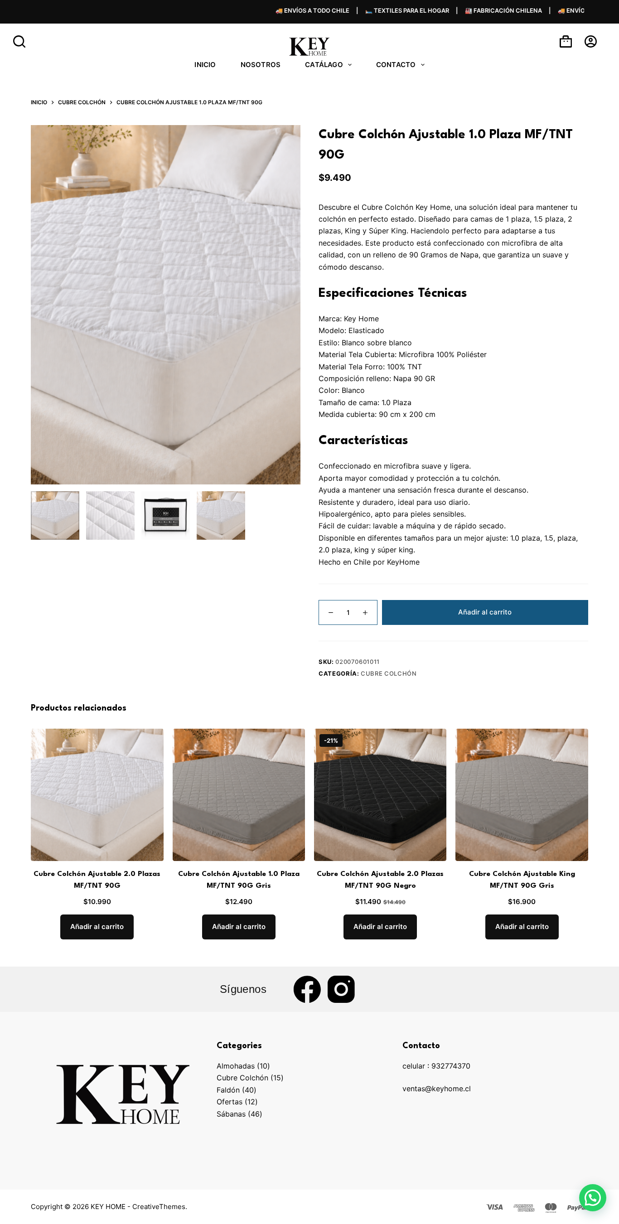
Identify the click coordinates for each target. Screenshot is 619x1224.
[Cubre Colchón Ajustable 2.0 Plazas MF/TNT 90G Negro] (380, 795)
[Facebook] (307, 989)
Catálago (324, 64)
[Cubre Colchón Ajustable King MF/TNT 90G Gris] (521, 795)
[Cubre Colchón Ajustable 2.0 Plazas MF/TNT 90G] (97, 795)
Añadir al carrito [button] (97, 926)
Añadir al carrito (485, 612)
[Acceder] (591, 41)
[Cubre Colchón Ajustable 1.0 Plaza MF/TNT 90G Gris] (239, 795)
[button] (592, 1197)
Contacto (396, 64)
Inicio (205, 64)
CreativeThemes (158, 1206)
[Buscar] (19, 41)
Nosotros (261, 64)
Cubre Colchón (388, 673)
